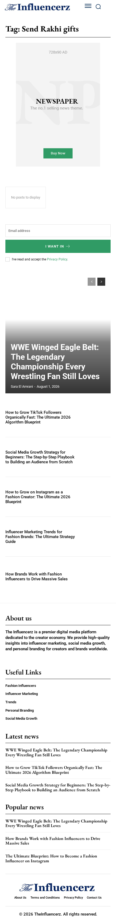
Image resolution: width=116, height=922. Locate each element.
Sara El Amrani (22, 386)
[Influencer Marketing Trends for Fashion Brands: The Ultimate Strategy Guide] (95, 536)
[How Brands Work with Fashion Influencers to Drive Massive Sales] (95, 576)
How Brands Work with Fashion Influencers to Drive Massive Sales (36, 576)
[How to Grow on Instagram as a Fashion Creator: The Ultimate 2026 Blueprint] (95, 497)
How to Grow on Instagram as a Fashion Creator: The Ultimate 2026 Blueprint (37, 497)
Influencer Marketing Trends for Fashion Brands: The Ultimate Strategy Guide (40, 536)
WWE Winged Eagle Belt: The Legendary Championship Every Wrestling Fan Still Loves (55, 361)
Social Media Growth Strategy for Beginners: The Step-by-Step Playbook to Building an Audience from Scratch (39, 457)
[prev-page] (91, 282)
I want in (54, 246)
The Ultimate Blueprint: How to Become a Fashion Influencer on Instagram (51, 858)
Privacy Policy (57, 259)
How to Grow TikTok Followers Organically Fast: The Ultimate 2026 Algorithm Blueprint (38, 417)
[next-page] (101, 282)
